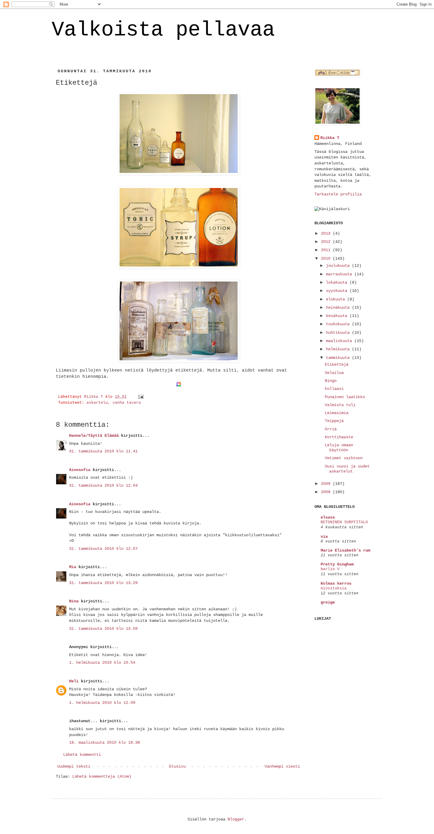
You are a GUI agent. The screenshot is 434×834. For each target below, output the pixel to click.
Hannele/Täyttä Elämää (94, 435)
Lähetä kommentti (82, 754)
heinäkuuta (339, 307)
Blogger (236, 819)
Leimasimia (336, 413)
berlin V (330, 569)
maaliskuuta (340, 340)
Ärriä (331, 429)
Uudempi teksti (73, 766)
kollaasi (334, 388)
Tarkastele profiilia (338, 194)
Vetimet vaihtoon (344, 458)
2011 (327, 250)
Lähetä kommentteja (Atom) (101, 776)
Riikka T (329, 137)
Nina (74, 601)
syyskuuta (338, 290)
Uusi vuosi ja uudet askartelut (347, 469)
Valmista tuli (340, 405)
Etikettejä (336, 364)
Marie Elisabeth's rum (345, 550)
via (324, 536)
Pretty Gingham (337, 564)
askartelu (97, 403)
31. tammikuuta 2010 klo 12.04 (103, 485)
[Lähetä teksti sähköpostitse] (141, 397)
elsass (328, 517)
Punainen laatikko (345, 397)
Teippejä (334, 420)
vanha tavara (126, 403)
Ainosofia (79, 469)
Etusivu (177, 766)
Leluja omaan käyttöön (339, 447)
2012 (327, 241)
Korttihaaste (339, 437)
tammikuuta (339, 357)
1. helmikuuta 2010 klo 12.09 (102, 702)
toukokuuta (339, 324)
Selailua (334, 372)
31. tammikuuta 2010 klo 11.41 (103, 451)
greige (328, 602)
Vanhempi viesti (282, 766)
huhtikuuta (339, 332)
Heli (74, 681)
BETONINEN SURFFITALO (344, 522)
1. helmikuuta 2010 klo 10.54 (102, 662)
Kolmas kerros (336, 583)
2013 (327, 233)
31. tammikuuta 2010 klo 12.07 (103, 548)
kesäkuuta (338, 315)
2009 (327, 483)
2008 (327, 492)
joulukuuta (339, 265)
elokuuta (336, 299)
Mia (72, 567)
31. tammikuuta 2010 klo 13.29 (103, 582)
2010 (327, 258)
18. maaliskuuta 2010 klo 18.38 (104, 742)
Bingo (331, 380)
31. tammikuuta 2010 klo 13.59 (103, 628)
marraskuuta (340, 274)
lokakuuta (338, 282)
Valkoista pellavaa (163, 30)
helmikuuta (339, 349)
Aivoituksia (334, 588)
